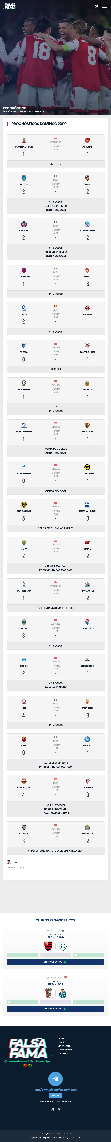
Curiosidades (65, 1049)
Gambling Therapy (67, 1137)
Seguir (55, 1095)
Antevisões (64, 1046)
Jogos (61, 1042)
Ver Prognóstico (53, 962)
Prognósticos (9, 111)
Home (61, 1038)
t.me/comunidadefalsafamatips (55, 1089)
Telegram (63, 1053)
